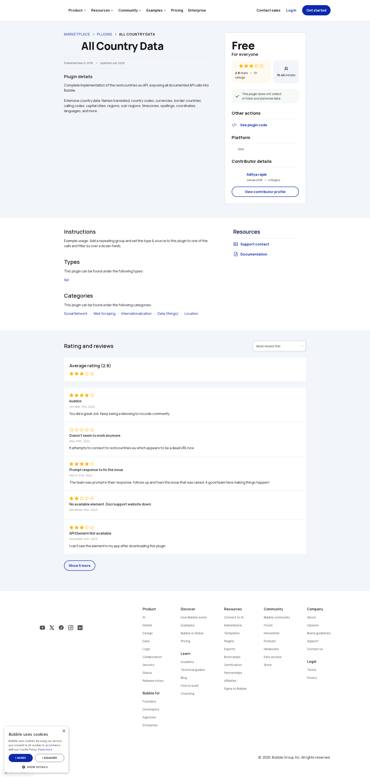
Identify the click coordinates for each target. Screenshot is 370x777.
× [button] (63, 731)
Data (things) (168, 313)
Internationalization (136, 313)
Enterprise (197, 10)
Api (66, 279)
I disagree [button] (49, 758)
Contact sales (268, 10)
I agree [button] (20, 758)
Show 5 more (80, 565)
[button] (36, 766)
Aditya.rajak (257, 174)
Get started (316, 10)
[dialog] (36, 749)
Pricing (177, 10)
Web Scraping (104, 313)
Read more (45, 749)
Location (191, 313)
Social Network (75, 313)
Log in (291, 10)
